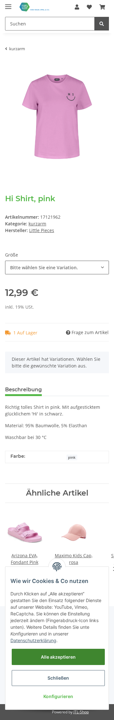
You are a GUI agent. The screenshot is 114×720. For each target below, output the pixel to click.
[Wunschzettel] (89, 7)
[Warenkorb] (102, 7)
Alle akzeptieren (58, 657)
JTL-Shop (81, 712)
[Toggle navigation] (8, 4)
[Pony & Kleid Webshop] (34, 7)
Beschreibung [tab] (23, 390)
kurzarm (37, 224)
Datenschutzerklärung (33, 640)
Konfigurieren (58, 696)
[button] (77, 7)
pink (71, 457)
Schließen (58, 678)
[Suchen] (101, 24)
